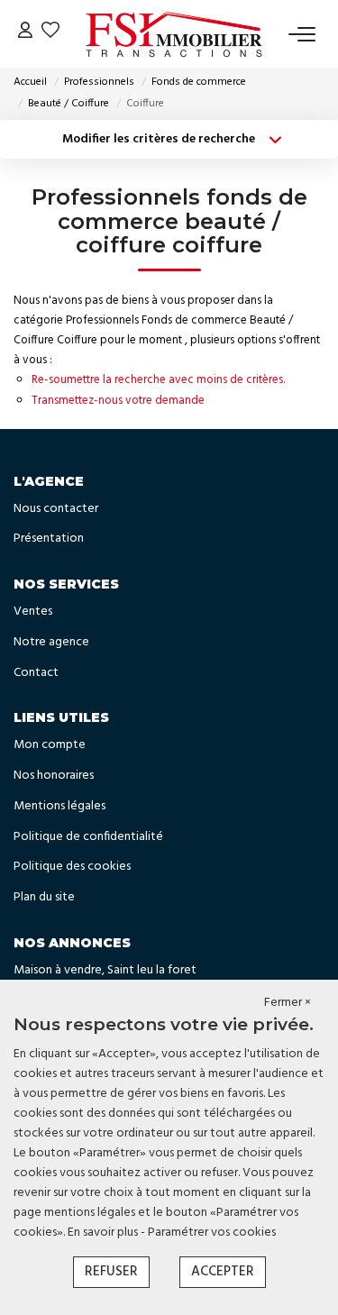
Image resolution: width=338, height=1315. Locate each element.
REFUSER (111, 1272)
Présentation (49, 538)
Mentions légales (59, 806)
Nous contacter (56, 508)
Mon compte (50, 745)
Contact (36, 672)
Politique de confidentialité (88, 836)
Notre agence (51, 642)
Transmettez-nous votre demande (118, 400)
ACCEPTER (222, 1272)
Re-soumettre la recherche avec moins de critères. (158, 379)
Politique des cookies (72, 866)
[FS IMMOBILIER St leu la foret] (174, 34)
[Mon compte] (25, 34)
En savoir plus (104, 1232)
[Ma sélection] (50, 34)
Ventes (33, 611)
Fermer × (287, 1003)
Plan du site (44, 897)
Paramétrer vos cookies (212, 1232)
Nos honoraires (54, 775)
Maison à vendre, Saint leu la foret (105, 970)
